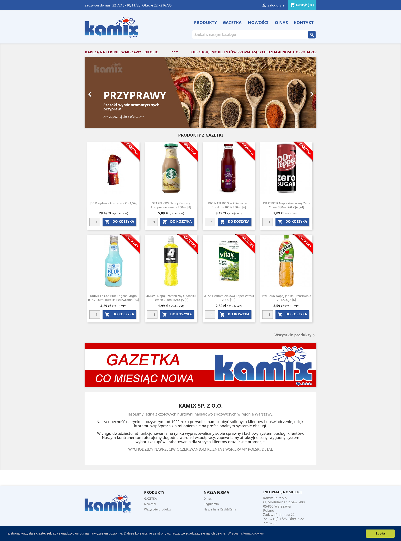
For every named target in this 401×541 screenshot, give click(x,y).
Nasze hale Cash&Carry (220, 509)
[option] (200, 92)
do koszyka (119, 221)
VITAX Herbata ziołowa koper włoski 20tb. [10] (228, 298)
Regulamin (211, 504)
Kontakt (304, 22)
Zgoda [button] (380, 533)
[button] (102, 92)
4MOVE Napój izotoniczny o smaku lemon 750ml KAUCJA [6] (171, 298)
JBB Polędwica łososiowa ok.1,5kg (113, 203)
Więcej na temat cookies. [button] (246, 533)
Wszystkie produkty (295, 335)
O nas (281, 22)
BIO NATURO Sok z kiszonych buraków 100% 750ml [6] (228, 205)
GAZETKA (232, 22)
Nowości (258, 22)
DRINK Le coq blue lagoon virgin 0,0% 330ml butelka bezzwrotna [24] (113, 298)
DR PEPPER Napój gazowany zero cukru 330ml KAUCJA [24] (286, 205)
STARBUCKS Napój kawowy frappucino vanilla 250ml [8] (171, 205)
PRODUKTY (205, 22)
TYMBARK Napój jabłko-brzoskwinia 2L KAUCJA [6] (286, 298)
